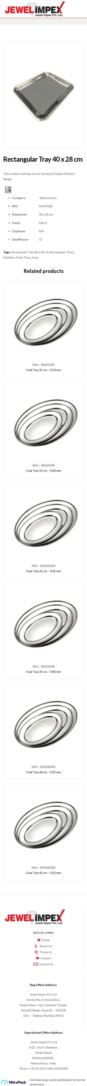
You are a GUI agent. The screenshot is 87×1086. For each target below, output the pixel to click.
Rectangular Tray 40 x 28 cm (29, 252)
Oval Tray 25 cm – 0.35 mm (43, 571)
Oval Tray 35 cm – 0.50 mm (43, 370)
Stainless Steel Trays (17, 257)
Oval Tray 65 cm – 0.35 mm (43, 873)
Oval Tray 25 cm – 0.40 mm (43, 671)
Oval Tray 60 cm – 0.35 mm (43, 772)
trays (35, 257)
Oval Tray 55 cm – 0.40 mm (43, 470)
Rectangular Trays (62, 252)
